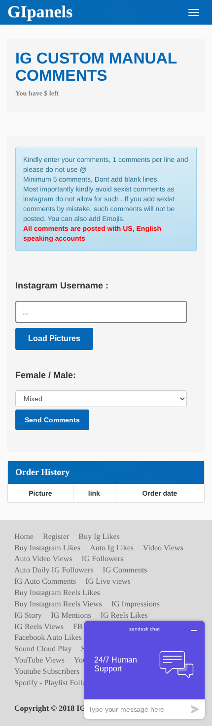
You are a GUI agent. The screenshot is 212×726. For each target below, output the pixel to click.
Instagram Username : (61, 285)
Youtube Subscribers (46, 671)
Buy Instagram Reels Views (58, 604)
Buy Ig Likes (99, 537)
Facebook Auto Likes (48, 637)
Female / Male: (45, 375)
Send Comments (52, 420)
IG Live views (108, 581)
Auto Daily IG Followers (53, 570)
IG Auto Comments (45, 581)
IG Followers (102, 559)
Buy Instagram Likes (47, 548)
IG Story (28, 615)
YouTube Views (39, 660)
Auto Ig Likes (112, 548)
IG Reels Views (39, 627)
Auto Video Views (43, 559)
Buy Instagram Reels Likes (57, 593)
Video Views (163, 548)
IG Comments (125, 570)
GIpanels (39, 12)
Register (56, 537)
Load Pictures (54, 338)
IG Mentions (71, 615)
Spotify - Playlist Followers (57, 683)
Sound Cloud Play (42, 649)
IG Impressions (135, 604)
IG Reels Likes (124, 615)
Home (24, 537)
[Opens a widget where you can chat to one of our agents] (144, 670)
